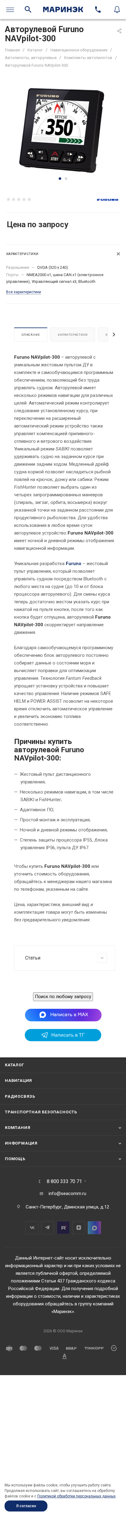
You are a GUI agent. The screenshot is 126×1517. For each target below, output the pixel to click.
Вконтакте (32, 1227)
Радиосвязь (20, 1096)
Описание (31, 334)
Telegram (47, 1227)
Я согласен (26, 1506)
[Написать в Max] (63, 1015)
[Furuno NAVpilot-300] (63, 128)
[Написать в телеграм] (63, 1039)
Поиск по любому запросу (63, 996)
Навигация (18, 1080)
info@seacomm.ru (67, 1193)
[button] (60, 178)
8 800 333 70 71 (64, 1181)
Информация (21, 1143)
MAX (94, 1227)
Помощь (15, 1158)
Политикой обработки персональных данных (76, 1496)
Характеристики (72, 334)
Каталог (14, 1065)
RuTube (63, 1227)
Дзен (78, 1227)
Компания (17, 1127)
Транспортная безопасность (41, 1112)
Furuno (73, 563)
